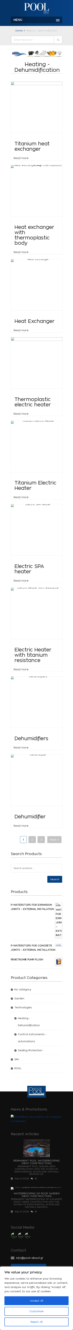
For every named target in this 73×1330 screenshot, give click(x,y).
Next (53, 839)
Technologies (23, 1007)
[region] (36, 1298)
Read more (21, 158)
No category (22, 989)
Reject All (36, 1321)
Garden (19, 998)
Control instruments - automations (32, 1038)
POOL (17, 1068)
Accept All (36, 1300)
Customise (36, 1311)
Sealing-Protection (30, 1050)
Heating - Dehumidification (29, 1022)
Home (19, 30)
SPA (16, 1059)
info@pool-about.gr (29, 1257)
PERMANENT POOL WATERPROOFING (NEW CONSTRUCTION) (36, 1161)
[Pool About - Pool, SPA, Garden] (36, 9)
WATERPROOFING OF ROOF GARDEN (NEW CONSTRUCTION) (37, 1194)
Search (54, 879)
